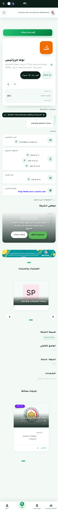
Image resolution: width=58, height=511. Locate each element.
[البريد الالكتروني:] (16, 141)
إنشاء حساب (19, 235)
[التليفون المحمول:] (27, 155)
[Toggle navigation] (4, 12)
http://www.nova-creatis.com (32, 192)
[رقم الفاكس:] (28, 179)
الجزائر (45, 75)
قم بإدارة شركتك (27, 32)
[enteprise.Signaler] (15, 84)
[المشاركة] (8, 84)
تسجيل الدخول (37, 235)
